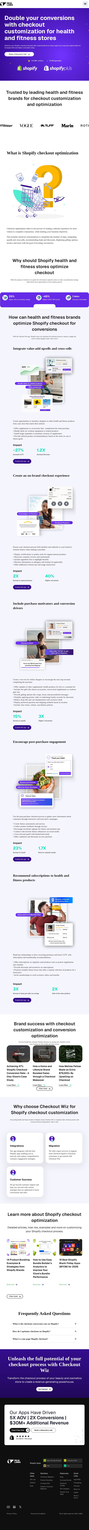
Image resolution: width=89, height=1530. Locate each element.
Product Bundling (46, 1480)
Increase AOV (45, 1483)
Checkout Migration (47, 1477)
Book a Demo (76, 1497)
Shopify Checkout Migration (46, 1488)
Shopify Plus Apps (64, 1493)
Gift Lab (32, 1479)
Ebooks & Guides (63, 1484)
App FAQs (77, 1479)
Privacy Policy (12, 1514)
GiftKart (32, 1483)
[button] (85, 4)
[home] (40, 4)
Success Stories (65, 1480)
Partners (76, 1486)
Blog (61, 1477)
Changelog (77, 1483)
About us (77, 1489)
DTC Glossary (64, 1489)
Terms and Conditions (38, 1514)
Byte (31, 1486)
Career (76, 1492)
